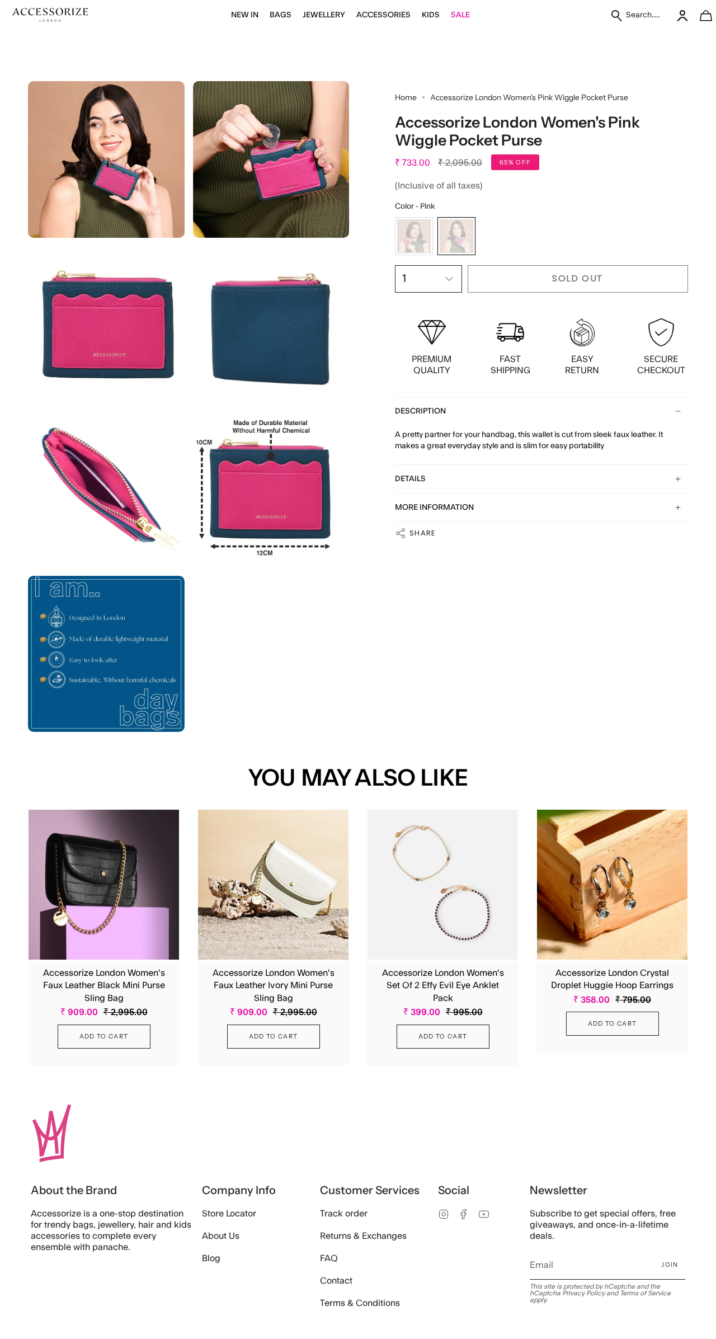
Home (406, 97)
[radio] (414, 236)
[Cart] (699, 15)
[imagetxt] (50, 15)
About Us (220, 1236)
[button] (244, 15)
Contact (336, 1280)
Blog (211, 1258)
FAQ (329, 1258)
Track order (344, 1213)
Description (420, 411)
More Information (434, 507)
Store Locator (229, 1213)
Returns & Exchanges (363, 1236)
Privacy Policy (583, 1293)
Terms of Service (645, 1293)
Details (410, 479)
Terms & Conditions (360, 1303)
